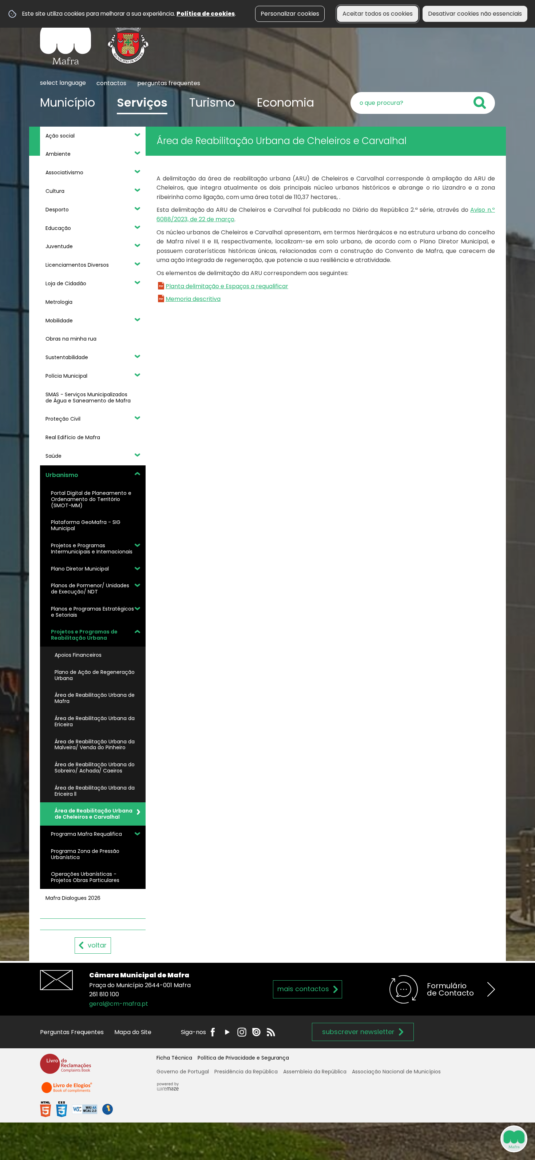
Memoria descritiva (193, 299)
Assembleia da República (314, 1071)
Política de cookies (206, 13)
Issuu (256, 1032)
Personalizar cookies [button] (290, 13)
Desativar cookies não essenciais (475, 13)
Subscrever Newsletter (358, 1031)
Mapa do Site (132, 1032)
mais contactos (303, 988)
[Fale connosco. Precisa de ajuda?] (450, 1138)
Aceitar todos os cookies (377, 13)
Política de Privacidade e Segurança (243, 1057)
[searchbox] (422, 103)
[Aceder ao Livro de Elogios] (67, 1091)
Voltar (97, 945)
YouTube (227, 1032)
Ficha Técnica (174, 1057)
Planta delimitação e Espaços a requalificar (227, 286)
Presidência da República (246, 1071)
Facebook (212, 1032)
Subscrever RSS (271, 1032)
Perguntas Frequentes (72, 1032)
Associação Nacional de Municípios (396, 1071)
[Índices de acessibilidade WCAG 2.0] (76, 1109)
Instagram (241, 1032)
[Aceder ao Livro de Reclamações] (65, 1067)
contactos (111, 83)
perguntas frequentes (168, 83)
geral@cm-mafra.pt (118, 1004)
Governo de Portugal (182, 1071)
